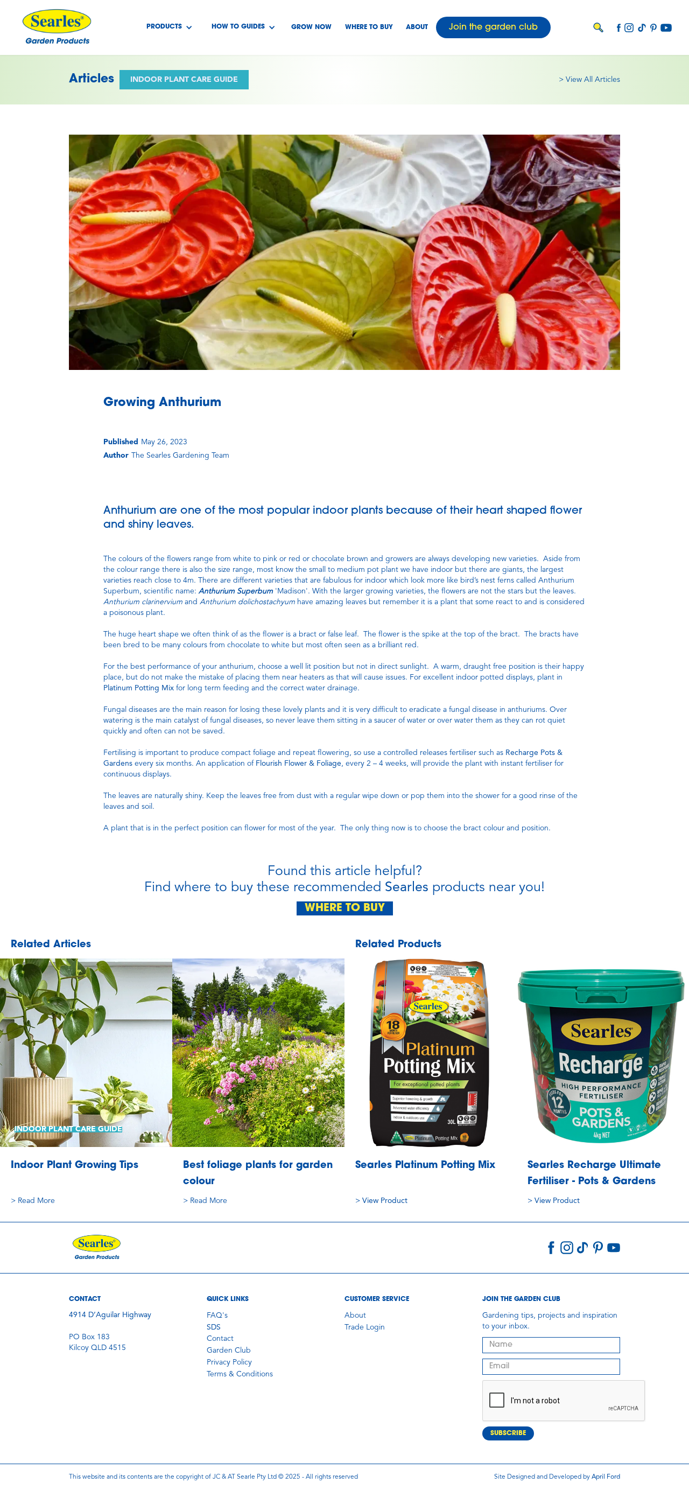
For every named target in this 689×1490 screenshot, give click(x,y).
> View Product (381, 1201)
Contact (220, 1338)
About (417, 27)
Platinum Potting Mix (138, 688)
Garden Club (229, 1350)
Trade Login (364, 1327)
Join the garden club (493, 27)
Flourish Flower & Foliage (298, 763)
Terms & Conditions (240, 1374)
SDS (214, 1327)
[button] (169, 27)
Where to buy (369, 27)
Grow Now (311, 27)
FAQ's (217, 1315)
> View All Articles (589, 79)
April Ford (606, 1477)
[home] (56, 27)
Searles (406, 887)
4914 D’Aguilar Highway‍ (110, 1315)
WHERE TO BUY (345, 908)
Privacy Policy (229, 1362)
